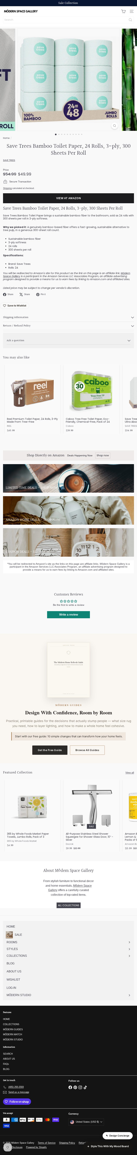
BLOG (6, 1069)
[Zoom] (114, 125)
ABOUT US (9, 1058)
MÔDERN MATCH (12, 1034)
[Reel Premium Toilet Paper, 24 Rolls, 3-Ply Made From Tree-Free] (32, 399)
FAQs (6, 1064)
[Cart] (123, 11)
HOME (6, 1019)
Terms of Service (46, 1142)
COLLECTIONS (11, 1024)
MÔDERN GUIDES (13, 1029)
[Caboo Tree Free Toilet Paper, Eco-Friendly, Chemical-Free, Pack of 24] (91, 399)
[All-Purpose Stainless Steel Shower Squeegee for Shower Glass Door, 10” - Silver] (91, 815)
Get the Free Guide (50, 750)
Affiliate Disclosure (12, 1147)
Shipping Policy (67, 1142)
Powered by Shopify (36, 1147)
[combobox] (68, 20)
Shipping (7, 188)
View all (129, 772)
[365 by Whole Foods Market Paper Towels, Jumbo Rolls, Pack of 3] (32, 814)
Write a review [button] (68, 614)
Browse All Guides (87, 750)
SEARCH (8, 1053)
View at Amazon (68, 198)
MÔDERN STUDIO (13, 1039)
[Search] (130, 20)
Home (6, 138)
